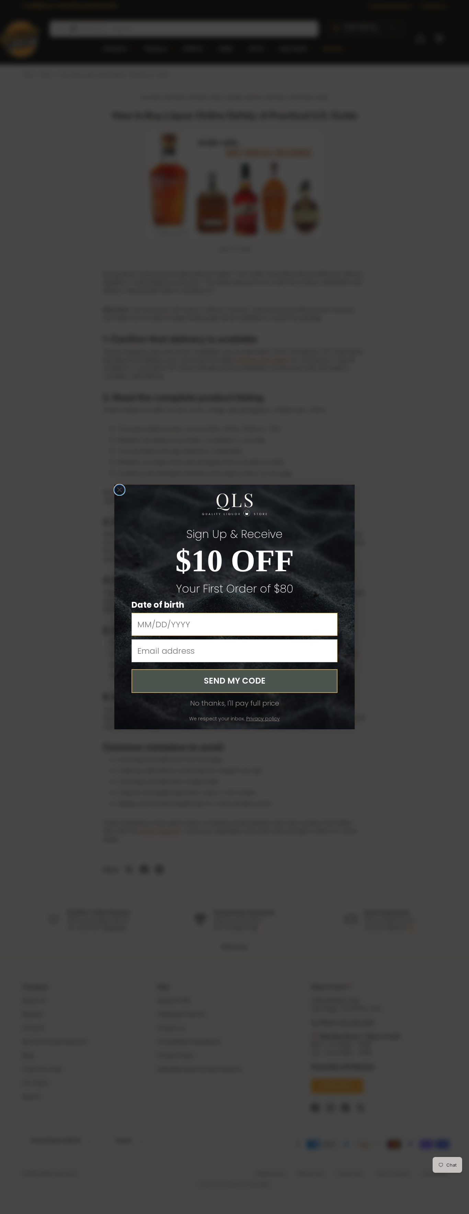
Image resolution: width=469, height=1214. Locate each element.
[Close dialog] (119, 490)
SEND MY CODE (234, 680)
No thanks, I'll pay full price (234, 703)
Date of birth (157, 604)
